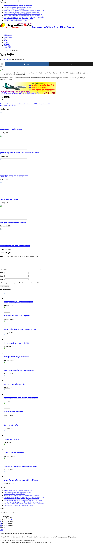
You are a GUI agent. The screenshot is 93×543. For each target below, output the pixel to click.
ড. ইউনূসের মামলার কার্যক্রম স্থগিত (14, 453)
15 (1, 524)
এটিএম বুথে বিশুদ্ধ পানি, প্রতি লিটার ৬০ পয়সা (16, 357)
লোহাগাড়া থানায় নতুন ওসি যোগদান (13, 411)
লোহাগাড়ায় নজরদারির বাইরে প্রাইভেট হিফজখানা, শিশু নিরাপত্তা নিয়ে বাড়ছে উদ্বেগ (23, 14)
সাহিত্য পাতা (6, 39)
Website (2, 279)
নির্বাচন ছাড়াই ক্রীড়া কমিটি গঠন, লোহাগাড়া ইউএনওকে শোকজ (18, 6)
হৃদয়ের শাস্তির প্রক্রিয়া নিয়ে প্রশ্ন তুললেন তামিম (14, 176)
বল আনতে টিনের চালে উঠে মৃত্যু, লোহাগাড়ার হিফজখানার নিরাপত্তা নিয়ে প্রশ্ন (22, 15)
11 (6, 522)
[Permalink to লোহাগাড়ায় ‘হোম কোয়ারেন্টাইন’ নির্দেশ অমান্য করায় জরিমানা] (7, 463)
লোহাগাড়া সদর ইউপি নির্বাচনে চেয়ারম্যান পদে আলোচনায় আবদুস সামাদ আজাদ (21, 495)
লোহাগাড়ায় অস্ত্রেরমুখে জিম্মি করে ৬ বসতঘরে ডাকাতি (16, 20)
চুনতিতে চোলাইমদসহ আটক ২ (8, 105)
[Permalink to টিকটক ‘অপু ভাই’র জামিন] (7, 422)
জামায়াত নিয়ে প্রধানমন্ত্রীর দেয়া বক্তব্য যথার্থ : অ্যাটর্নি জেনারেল (21, 480)
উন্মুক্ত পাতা (6, 44)
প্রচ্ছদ (5, 34)
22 (1, 526)
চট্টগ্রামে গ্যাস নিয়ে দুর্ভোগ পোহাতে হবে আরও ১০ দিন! (19, 370)
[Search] (0, 1)
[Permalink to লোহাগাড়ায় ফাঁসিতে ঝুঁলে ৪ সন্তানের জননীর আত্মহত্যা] (7, 298)
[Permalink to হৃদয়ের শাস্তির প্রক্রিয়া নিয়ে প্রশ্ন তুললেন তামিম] (13, 172)
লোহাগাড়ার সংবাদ (8, 35)
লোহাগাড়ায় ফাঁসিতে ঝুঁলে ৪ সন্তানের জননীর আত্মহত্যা (18, 302)
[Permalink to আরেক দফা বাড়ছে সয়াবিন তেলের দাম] (7, 380)
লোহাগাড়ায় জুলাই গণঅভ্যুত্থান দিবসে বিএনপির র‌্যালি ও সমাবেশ (18, 19)
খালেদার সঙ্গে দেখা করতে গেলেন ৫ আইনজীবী (16, 343)
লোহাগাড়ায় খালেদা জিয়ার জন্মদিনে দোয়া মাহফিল (14, 9)
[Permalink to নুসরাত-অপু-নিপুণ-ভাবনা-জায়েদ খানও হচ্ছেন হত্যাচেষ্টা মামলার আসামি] (13, 149)
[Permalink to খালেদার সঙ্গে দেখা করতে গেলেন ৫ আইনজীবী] (7, 339)
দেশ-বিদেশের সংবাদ (8, 37)
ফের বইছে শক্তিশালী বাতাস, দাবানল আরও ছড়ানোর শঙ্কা (20, 329)
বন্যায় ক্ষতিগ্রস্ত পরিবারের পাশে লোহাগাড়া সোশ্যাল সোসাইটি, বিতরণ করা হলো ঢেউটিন (24, 17)
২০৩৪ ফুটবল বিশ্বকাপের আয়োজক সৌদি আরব (13, 222)
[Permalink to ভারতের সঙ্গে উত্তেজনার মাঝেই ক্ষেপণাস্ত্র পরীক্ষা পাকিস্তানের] (7, 394)
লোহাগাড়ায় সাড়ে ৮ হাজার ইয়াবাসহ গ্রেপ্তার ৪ (17, 316)
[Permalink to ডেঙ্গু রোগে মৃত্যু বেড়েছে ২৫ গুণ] (7, 435)
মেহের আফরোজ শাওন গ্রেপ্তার (9, 199)
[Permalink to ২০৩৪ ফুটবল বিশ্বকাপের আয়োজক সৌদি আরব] (13, 219)
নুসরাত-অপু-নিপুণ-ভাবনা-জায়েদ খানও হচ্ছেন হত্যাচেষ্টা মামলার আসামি (19, 153)
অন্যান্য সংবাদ (7, 45)
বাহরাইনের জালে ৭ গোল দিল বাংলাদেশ (11, 129)
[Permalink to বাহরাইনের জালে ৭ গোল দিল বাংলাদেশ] (13, 126)
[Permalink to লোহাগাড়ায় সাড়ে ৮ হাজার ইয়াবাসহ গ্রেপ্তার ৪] (7, 312)
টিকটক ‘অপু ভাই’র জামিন (11, 425)
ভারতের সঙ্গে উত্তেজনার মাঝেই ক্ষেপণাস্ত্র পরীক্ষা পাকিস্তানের (21, 398)
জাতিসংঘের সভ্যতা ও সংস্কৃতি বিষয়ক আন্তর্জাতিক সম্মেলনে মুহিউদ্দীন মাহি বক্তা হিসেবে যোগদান (25, 104)
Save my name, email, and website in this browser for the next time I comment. (24, 283)
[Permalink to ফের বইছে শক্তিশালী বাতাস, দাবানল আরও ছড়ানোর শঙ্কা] (7, 326)
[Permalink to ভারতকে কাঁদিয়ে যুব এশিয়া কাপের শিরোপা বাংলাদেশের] (13, 242)
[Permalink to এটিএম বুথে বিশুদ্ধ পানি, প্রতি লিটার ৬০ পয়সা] (7, 353)
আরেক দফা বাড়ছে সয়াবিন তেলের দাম (14, 384)
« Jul (1, 530)
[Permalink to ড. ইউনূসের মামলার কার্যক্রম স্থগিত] (7, 449)
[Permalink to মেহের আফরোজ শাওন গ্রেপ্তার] (13, 195)
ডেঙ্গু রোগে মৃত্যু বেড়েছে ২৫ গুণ (12, 439)
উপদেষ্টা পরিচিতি (7, 47)
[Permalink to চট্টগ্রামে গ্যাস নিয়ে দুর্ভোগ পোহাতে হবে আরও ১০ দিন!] (7, 367)
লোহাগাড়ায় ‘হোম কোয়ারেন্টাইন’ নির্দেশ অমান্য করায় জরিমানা (20, 466)
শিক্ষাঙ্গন (5, 40)
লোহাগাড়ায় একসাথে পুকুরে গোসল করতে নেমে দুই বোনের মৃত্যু (18, 7)
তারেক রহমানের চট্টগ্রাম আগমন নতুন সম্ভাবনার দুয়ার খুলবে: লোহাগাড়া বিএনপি (21, 12)
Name (1, 272)
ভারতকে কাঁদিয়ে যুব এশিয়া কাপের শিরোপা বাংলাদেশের (15, 246)
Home (2, 50)
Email (1, 276)
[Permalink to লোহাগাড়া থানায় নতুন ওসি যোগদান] (7, 408)
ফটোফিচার (6, 42)
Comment (3, 269)
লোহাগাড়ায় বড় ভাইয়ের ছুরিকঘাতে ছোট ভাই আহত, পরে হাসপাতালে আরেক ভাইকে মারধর (24, 10)
